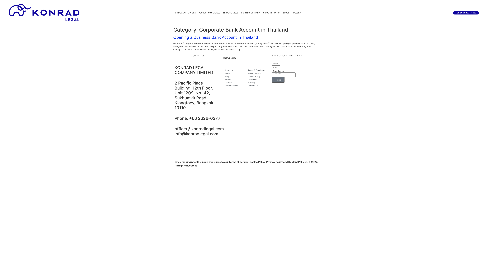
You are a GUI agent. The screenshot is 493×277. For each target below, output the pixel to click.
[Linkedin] (178, 144)
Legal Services (230, 13)
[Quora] (178, 151)
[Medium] (192, 144)
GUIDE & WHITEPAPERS (185, 13)
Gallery (296, 13)
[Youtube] (199, 144)
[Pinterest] (213, 144)
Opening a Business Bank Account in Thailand (215, 37)
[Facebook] (185, 144)
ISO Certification (271, 13)
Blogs (286, 13)
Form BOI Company (250, 13)
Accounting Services (209, 13)
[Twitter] (206, 144)
